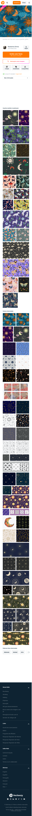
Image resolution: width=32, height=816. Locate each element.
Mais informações (8, 76)
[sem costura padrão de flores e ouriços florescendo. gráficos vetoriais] (9, 300)
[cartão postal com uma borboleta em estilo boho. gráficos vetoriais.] (8, 366)
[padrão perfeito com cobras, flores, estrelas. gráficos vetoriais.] (8, 246)
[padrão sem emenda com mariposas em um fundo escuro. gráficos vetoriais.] (9, 223)
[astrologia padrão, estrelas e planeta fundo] (9, 683)
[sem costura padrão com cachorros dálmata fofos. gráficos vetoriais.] (16, 271)
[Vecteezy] (2, 2)
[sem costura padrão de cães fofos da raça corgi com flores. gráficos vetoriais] (9, 287)
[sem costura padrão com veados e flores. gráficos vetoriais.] (10, 381)
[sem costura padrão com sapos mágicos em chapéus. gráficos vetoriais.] (16, 149)
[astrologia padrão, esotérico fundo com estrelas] (20, 681)
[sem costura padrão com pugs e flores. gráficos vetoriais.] (16, 333)
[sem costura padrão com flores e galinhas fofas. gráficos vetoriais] (10, 350)
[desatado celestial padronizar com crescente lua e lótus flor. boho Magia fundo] (9, 472)
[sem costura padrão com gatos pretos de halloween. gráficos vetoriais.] (9, 209)
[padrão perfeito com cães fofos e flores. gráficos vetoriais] (21, 222)
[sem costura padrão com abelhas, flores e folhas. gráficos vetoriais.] (9, 165)
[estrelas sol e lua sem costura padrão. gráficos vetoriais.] (10, 116)
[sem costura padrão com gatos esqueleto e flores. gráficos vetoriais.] (10, 257)
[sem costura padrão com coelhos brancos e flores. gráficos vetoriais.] (10, 235)
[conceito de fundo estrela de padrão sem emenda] (16, 316)
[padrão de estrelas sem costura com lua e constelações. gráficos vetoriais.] (9, 178)
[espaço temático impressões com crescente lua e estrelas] (16, 528)
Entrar (24, 2)
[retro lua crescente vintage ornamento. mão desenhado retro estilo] (9, 733)
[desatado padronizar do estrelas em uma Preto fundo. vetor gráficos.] (9, 584)
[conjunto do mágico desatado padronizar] (12, 723)
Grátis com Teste (16, 54)
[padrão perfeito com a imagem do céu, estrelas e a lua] (6, 716)
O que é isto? (19, 74)
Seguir (26, 48)
